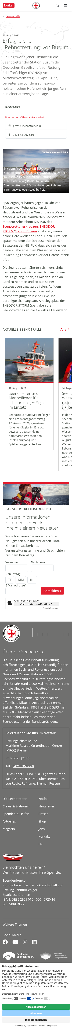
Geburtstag (12, 574)
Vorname (11, 562)
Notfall (8, 5)
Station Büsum (26, 231)
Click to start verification (35, 604)
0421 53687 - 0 (23, 766)
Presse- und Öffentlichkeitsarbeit (25, 117)
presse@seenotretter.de (27, 126)
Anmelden (51, 591)
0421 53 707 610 (23, 134)
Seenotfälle (13, 16)
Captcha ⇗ (51, 608)
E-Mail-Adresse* (15, 585)
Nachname (38, 562)
